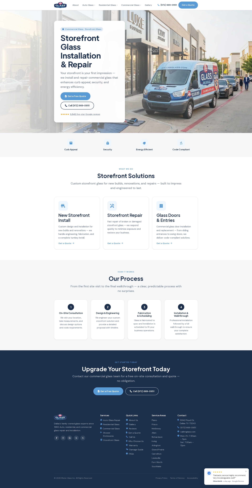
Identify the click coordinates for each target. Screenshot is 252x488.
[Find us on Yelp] (76, 437)
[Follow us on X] (82, 437)
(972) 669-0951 (169, 5)
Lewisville (156, 458)
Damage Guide (136, 449)
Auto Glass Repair (111, 420)
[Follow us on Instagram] (63, 437)
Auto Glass (87, 5)
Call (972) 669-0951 (79, 105)
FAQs (131, 453)
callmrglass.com (187, 431)
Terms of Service (177, 478)
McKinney (156, 428)
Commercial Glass (130, 5)
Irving (154, 441)
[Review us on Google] (69, 437)
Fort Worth (157, 462)
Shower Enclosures (108, 434)
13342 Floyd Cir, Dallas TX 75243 (188, 422)
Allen (154, 432)
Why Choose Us (136, 441)
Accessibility (192, 478)
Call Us (132, 437)
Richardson (157, 437)
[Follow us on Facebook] (56, 437)
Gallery (148, 5)
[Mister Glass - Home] (60, 5)
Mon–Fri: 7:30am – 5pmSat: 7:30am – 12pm (188, 441)
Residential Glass (107, 5)
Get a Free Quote (77, 96)
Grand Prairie (158, 449)
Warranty (133, 445)
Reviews (133, 428)
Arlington (156, 445)
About (75, 5)
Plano (154, 420)
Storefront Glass (111, 440)
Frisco (155, 424)
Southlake (156, 466)
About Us (133, 420)
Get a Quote (188, 5)
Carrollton (156, 453)
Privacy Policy (161, 478)
